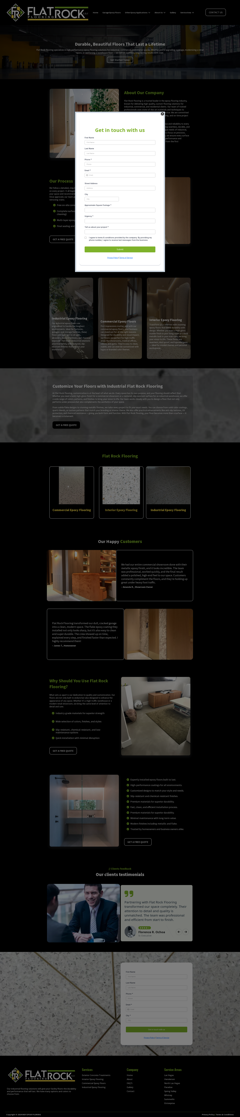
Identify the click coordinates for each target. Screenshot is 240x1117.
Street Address (91, 183)
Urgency (89, 216)
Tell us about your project (97, 227)
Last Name (89, 148)
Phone (88, 159)
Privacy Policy (112, 258)
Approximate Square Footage (98, 205)
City (86, 194)
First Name (89, 138)
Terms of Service (126, 258)
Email (88, 170)
